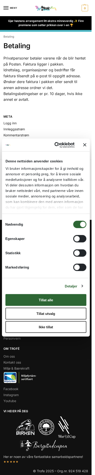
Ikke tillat (46, 327)
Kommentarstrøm (16, 135)
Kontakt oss (12, 362)
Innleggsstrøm (14, 129)
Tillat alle (46, 300)
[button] (84, 8)
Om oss (9, 356)
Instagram (11, 395)
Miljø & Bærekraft (16, 368)
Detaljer (71, 286)
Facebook (10, 389)
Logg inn (10, 123)
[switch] (79, 238)
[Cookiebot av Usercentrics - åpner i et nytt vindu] (55, 145)
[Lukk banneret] (84, 144)
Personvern (12, 338)
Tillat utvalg (45, 313)
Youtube (9, 401)
